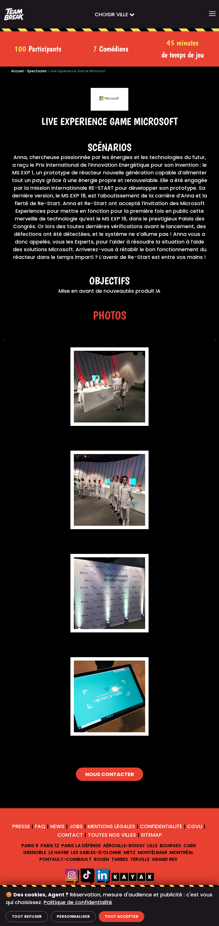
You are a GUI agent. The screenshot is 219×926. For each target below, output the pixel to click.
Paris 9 (29, 845)
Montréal (181, 852)
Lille (152, 845)
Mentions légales (111, 826)
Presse (21, 826)
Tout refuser (27, 916)
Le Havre (58, 852)
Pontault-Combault (65, 859)
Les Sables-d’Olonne (96, 852)
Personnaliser (73, 916)
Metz (129, 852)
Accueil (17, 71)
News (57, 826)
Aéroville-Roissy (124, 845)
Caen (189, 845)
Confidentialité (161, 826)
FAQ (40, 826)
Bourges (170, 845)
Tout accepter (121, 916)
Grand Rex (164, 859)
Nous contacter (109, 774)
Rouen (101, 859)
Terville (139, 859)
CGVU (194, 826)
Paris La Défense (81, 845)
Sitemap (151, 834)
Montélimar (152, 852)
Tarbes (119, 859)
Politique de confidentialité (78, 902)
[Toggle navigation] (212, 14)
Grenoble (34, 852)
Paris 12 (49, 845)
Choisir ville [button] (112, 14)
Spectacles (37, 71)
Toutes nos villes (112, 834)
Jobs (76, 826)
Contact (70, 834)
